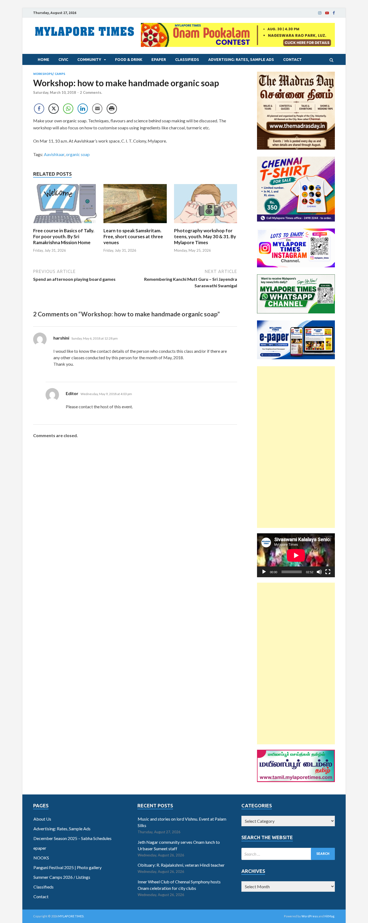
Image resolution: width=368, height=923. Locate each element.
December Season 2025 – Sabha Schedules (72, 838)
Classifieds (187, 59)
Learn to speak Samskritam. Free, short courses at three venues (133, 236)
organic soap (78, 154)
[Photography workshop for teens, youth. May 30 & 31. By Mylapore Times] (205, 224)
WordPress (309, 916)
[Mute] (319, 572)
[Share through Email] (97, 108)
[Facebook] (333, 13)
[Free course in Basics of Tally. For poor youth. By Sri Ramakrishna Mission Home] (64, 224)
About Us (42, 818)
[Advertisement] (296, 447)
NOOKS (41, 857)
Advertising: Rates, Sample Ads (241, 59)
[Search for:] (288, 854)
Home (43, 59)
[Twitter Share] (53, 108)
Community (89, 59)
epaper (158, 59)
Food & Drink (128, 59)
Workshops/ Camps (49, 73)
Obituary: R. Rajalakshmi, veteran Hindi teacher (181, 864)
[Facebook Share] (39, 108)
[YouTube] (327, 13)
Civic (63, 59)
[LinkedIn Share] (83, 108)
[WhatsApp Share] (68, 108)
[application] (296, 555)
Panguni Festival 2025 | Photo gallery (67, 867)
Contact (292, 59)
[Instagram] (320, 13)
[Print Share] (112, 108)
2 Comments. (91, 92)
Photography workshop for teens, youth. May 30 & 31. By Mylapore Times (205, 236)
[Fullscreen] (328, 572)
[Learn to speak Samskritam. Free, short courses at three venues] (135, 224)
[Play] (264, 572)
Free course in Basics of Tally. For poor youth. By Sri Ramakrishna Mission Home (63, 236)
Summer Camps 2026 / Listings (61, 877)
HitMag (329, 916)
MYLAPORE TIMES (71, 916)
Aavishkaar (54, 154)
